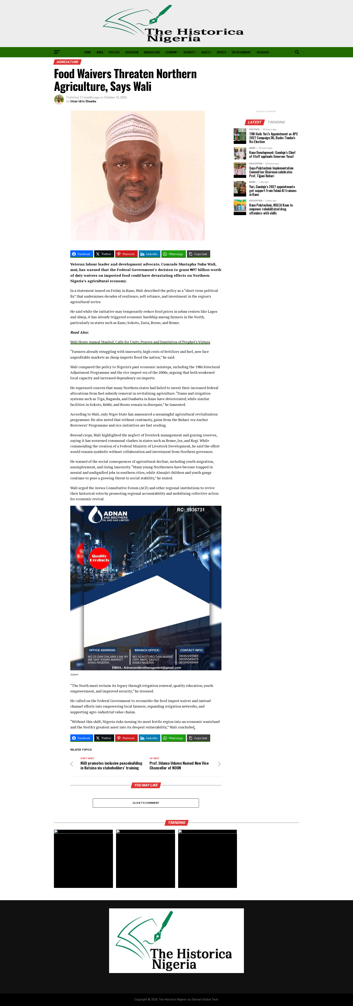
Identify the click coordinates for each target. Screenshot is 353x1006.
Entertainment (241, 52)
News (100, 52)
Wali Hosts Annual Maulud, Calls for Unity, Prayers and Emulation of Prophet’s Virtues (140, 342)
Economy (171, 52)
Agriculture (152, 52)
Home (87, 52)
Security (189, 52)
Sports (221, 52)
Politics (114, 52)
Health (205, 52)
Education (131, 52)
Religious (263, 52)
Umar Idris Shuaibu (83, 101)
